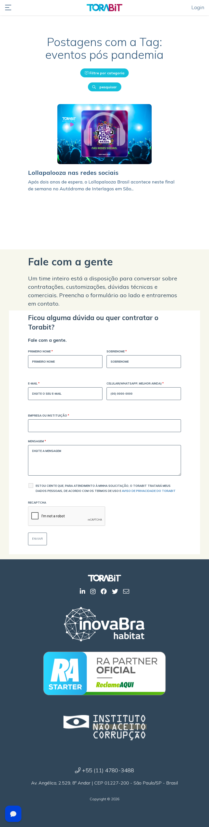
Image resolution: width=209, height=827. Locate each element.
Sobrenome (117, 351)
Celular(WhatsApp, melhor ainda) (135, 383)
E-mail (34, 383)
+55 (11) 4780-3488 (107, 770)
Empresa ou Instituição (48, 415)
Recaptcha (37, 502)
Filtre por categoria (106, 73)
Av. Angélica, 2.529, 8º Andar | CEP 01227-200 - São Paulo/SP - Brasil (104, 783)
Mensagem (37, 441)
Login (197, 7)
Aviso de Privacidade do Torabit (149, 491)
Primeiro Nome (40, 351)
